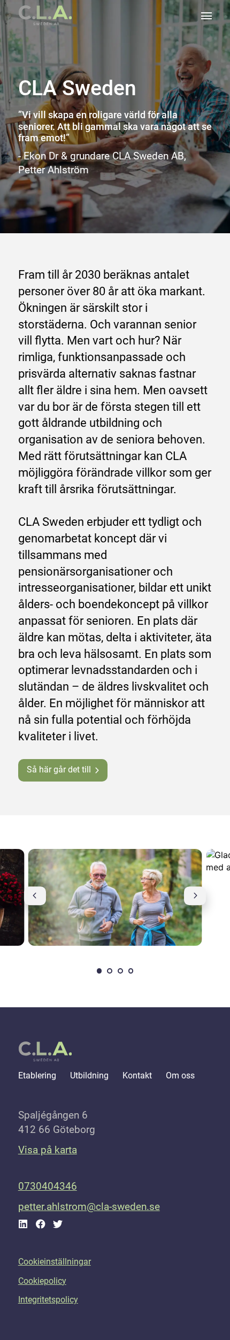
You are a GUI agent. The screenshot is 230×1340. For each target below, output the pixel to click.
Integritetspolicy (48, 1300)
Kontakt (137, 1075)
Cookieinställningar (54, 1262)
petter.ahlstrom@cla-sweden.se (89, 1206)
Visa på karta (47, 1150)
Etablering (37, 1075)
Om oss (180, 1075)
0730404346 (47, 1186)
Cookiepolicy (42, 1281)
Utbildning (89, 1075)
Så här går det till (59, 769)
